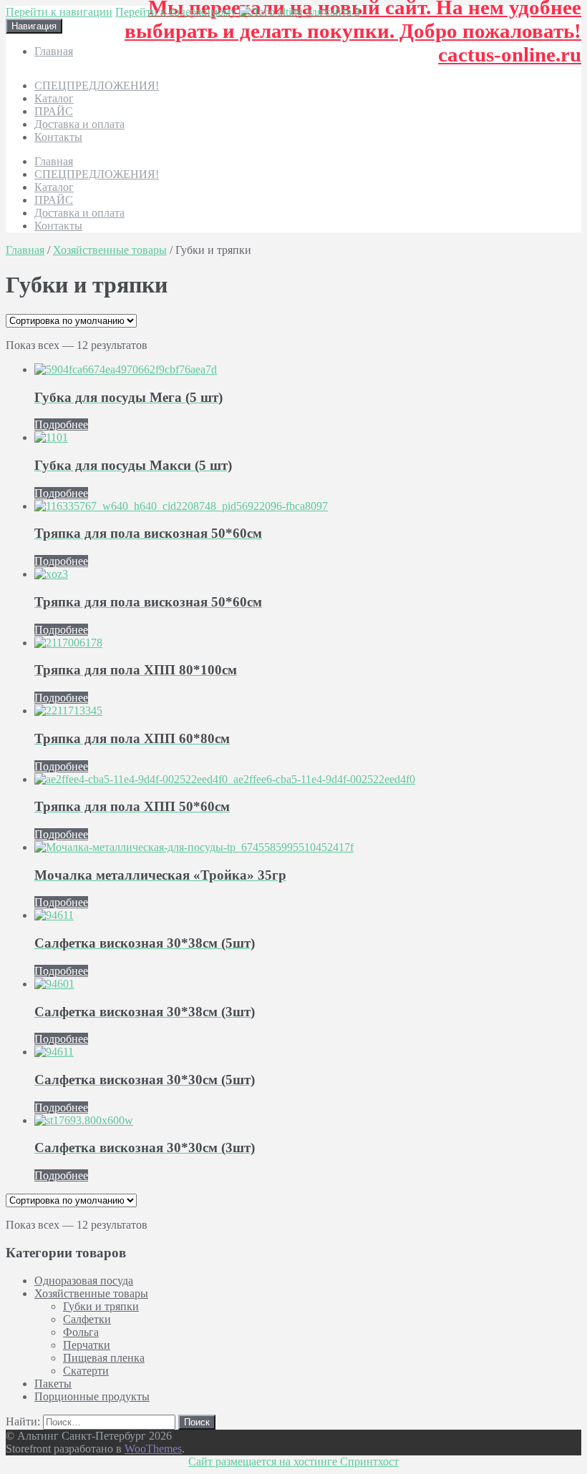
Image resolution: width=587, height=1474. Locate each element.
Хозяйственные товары (110, 250)
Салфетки (87, 1319)
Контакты (58, 137)
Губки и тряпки (101, 1306)
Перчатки (86, 1345)
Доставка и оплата (79, 124)
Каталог (54, 98)
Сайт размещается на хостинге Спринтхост (293, 1461)
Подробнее (61, 424)
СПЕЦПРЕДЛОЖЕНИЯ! (96, 85)
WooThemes (153, 1449)
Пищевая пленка (104, 1358)
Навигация (34, 26)
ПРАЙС (53, 111)
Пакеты (53, 1383)
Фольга (81, 1332)
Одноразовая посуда (83, 1280)
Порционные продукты (92, 1396)
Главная (53, 51)
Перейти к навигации (59, 12)
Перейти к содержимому (175, 12)
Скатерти (86, 1371)
